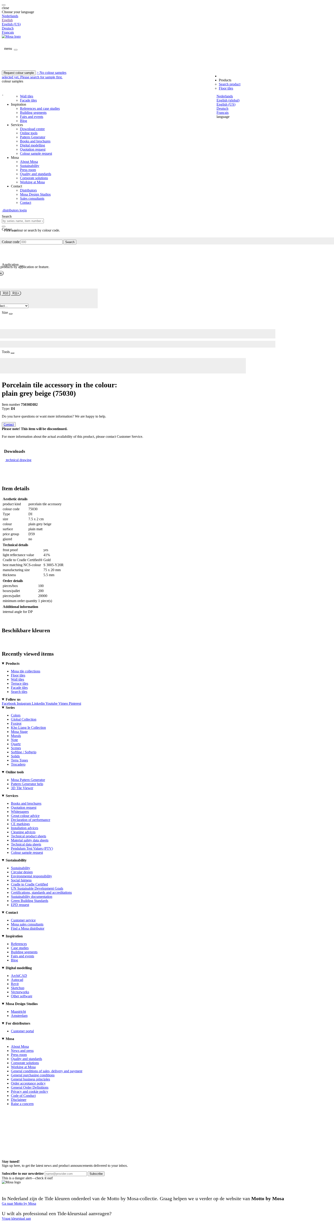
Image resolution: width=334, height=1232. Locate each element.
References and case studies (40, 108)
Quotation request (32, 149)
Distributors (28, 190)
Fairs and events (31, 117)
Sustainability (29, 166)
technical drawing (18, 460)
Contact (25, 202)
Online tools (28, 133)
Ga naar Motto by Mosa (19, 1203)
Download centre (32, 129)
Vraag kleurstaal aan (16, 1218)
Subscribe (96, 1173)
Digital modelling (32, 145)
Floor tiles (226, 88)
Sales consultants (32, 198)
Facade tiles (28, 100)
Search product (229, 84)
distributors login (14, 210)
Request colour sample (19, 73)
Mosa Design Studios (35, 194)
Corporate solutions (34, 178)
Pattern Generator (32, 137)
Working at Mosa (32, 182)
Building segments (33, 112)
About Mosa (29, 162)
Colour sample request (36, 153)
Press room (28, 170)
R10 (5, 293)
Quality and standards (35, 174)
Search (70, 242)
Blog (23, 121)
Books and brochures (35, 141)
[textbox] (23, 221)
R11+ (15, 293)
